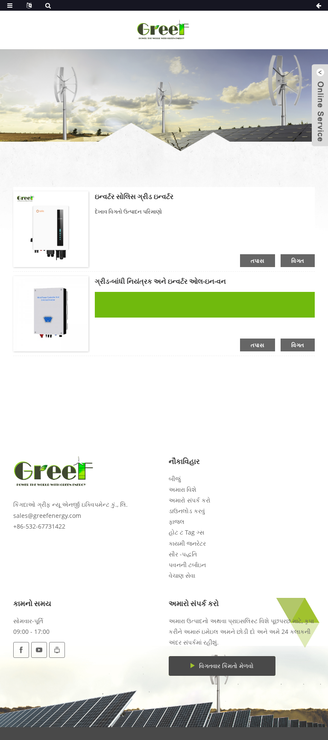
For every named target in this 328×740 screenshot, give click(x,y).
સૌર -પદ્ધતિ (183, 554)
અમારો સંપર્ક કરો (190, 500)
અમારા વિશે (182, 489)
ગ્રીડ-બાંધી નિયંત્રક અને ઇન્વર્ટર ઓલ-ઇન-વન (160, 281)
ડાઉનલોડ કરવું (187, 511)
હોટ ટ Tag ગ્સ (186, 532)
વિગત (297, 260)
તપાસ (257, 260)
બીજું (175, 479)
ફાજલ (176, 521)
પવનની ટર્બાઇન (187, 565)
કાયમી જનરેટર (187, 543)
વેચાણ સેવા (182, 575)
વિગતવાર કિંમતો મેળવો (226, 666)
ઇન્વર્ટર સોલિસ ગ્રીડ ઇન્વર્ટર (134, 196)
